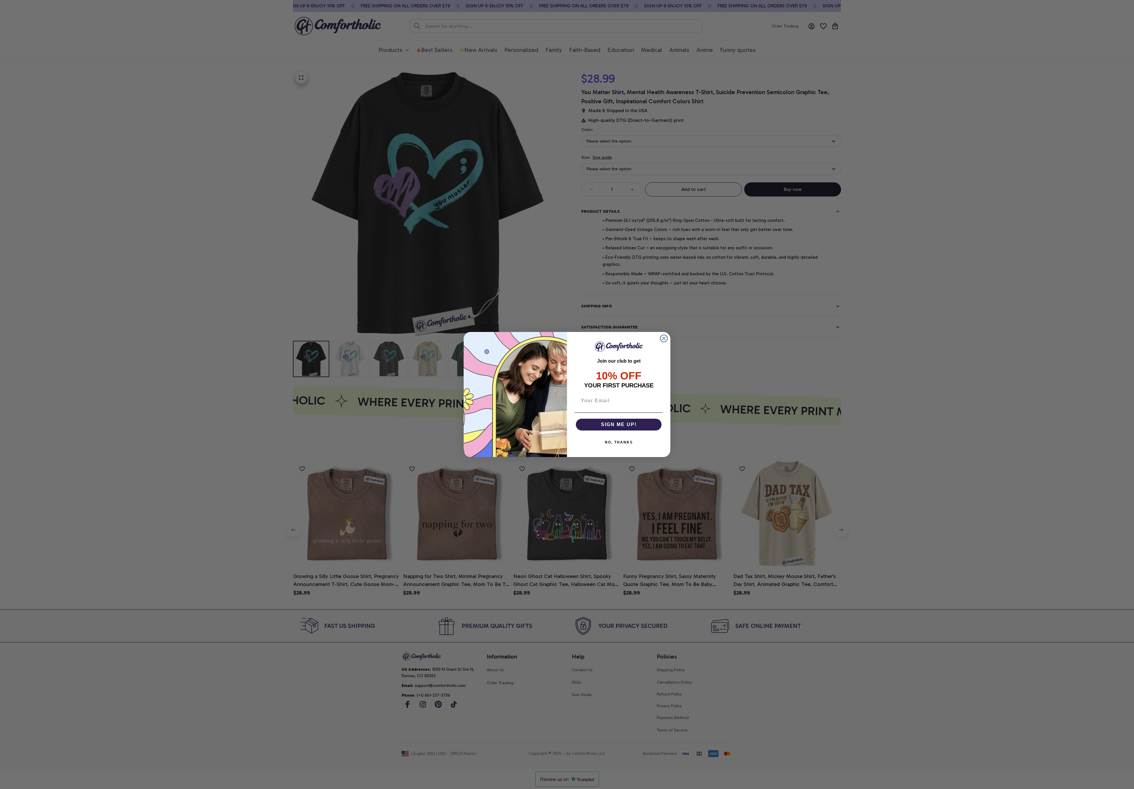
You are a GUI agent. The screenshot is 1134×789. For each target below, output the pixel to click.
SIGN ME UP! (619, 424)
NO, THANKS (619, 442)
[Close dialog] (663, 338)
